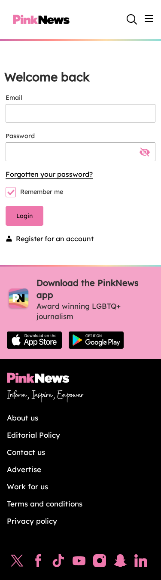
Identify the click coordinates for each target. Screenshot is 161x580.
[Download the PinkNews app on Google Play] (96, 340)
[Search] (132, 19)
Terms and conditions (44, 503)
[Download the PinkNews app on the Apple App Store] (34, 340)
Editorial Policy (33, 434)
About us (22, 417)
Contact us (26, 452)
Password (20, 136)
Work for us (27, 486)
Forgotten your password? (49, 174)
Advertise (24, 469)
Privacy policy (32, 520)
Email (14, 97)
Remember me (41, 192)
